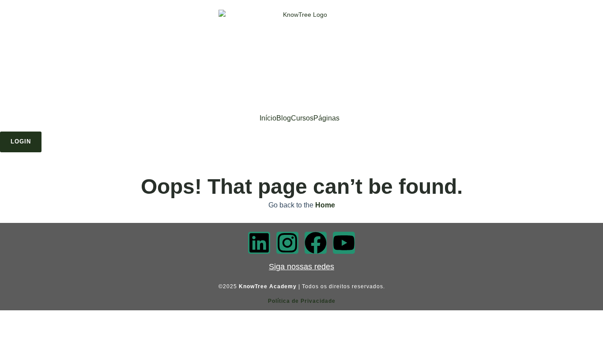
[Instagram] (287, 243)
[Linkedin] (259, 243)
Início (268, 118)
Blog (283, 118)
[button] (328, 118)
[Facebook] (316, 243)
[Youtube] (344, 243)
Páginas (326, 118)
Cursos (302, 118)
